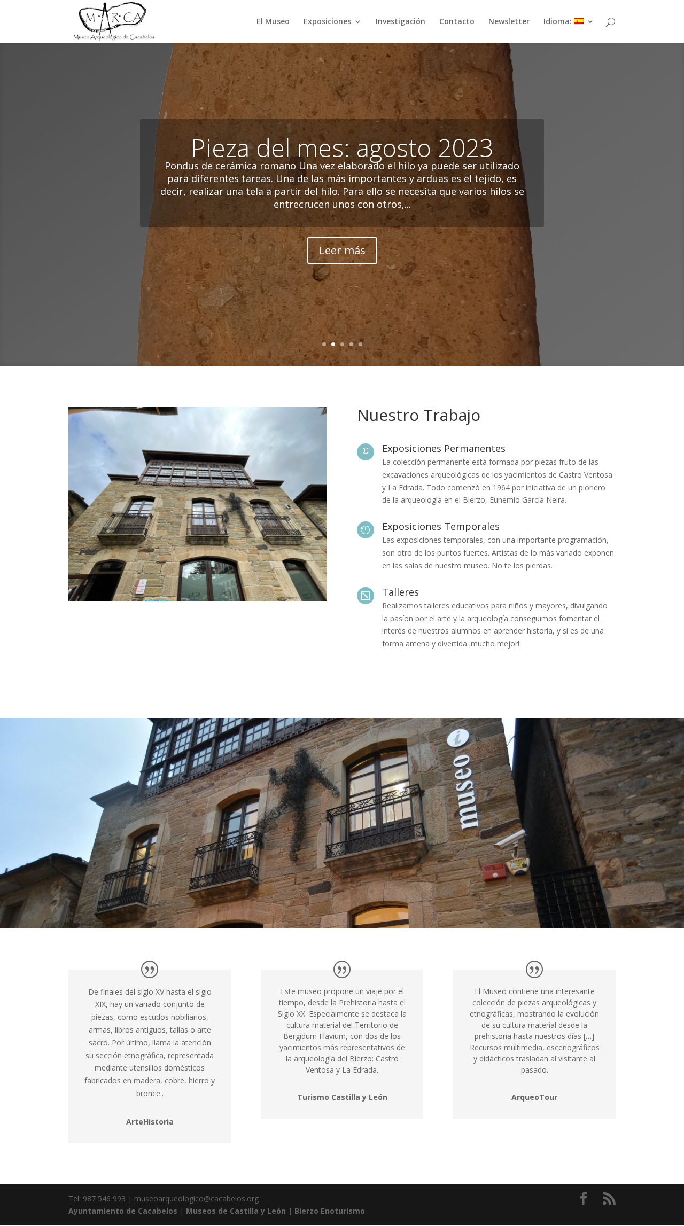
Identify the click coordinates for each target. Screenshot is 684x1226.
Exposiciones (327, 22)
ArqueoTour (534, 1097)
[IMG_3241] (197, 598)
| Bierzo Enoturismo (326, 1211)
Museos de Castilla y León (236, 1211)
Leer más (342, 250)
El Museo (273, 22)
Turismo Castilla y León (342, 1097)
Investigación (400, 22)
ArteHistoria (150, 1121)
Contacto (457, 22)
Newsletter (509, 22)
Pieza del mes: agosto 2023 (342, 147)
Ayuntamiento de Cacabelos (122, 1211)
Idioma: (558, 22)
